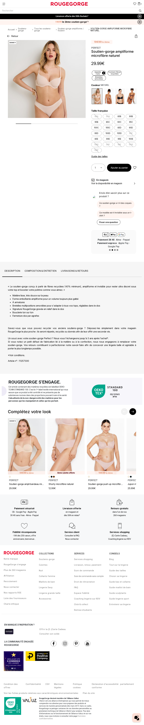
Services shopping (83, 559)
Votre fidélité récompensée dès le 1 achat (72, 15)
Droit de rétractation (84, 582)
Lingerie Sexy (46, 587)
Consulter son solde (49, 634)
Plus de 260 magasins (15, 570)
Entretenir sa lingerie (120, 604)
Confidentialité (33, 684)
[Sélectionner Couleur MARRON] (131, 96)
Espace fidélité (81, 593)
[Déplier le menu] (4, 4)
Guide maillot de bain (120, 587)
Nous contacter (11, 587)
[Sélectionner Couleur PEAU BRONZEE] (108, 96)
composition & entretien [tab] (40, 270)
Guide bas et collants (119, 582)
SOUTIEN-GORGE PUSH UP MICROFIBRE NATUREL (109, 484)
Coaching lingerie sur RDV (87, 599)
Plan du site (89, 693)
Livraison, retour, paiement (87, 565)
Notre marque (11, 559)
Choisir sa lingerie (118, 576)
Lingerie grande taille (49, 593)
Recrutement (10, 581)
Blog (111, 559)
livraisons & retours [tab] (74, 270)
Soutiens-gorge (47, 559)
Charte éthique (11, 604)
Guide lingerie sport (119, 599)
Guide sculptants (117, 593)
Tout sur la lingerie (118, 565)
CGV (47, 684)
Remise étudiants (83, 610)
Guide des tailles (117, 570)
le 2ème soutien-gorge (72, 22)
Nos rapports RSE (13, 593)
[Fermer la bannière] (139, 22)
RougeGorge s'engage (15, 564)
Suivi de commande (84, 570)
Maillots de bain (47, 582)
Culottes (43, 565)
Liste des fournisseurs (15, 598)
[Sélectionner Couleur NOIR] (120, 96)
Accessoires (45, 599)
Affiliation (9, 576)
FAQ (76, 587)
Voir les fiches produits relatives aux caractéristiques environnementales (41, 693)
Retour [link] (14, 36)
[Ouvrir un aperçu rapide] (81, 44)
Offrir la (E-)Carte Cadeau (52, 629)
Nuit (41, 570)
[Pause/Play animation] (139, 16)
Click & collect (81, 604)
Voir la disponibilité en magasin (106, 183)
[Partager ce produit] (136, 36)
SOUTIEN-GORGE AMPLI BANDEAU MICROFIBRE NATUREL (33, 484)
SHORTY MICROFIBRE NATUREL (61, 484)
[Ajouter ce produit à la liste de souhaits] (134, 167)
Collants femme (47, 576)
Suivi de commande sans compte (89, 576)
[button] (81, 44)
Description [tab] (12, 270)
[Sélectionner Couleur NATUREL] (97, 96)
